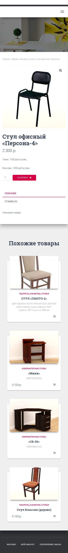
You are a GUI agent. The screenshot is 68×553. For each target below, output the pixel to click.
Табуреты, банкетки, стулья (23, 59)
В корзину (22, 178)
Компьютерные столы (34, 368)
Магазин (11, 544)
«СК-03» (34, 441)
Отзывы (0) (11, 201)
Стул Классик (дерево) (34, 510)
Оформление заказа (50, 544)
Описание (10, 193)
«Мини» (34, 373)
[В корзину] (54, 384)
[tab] (34, 193)
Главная (6, 59)
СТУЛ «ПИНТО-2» (34, 298)
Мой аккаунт (27, 544)
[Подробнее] (54, 316)
